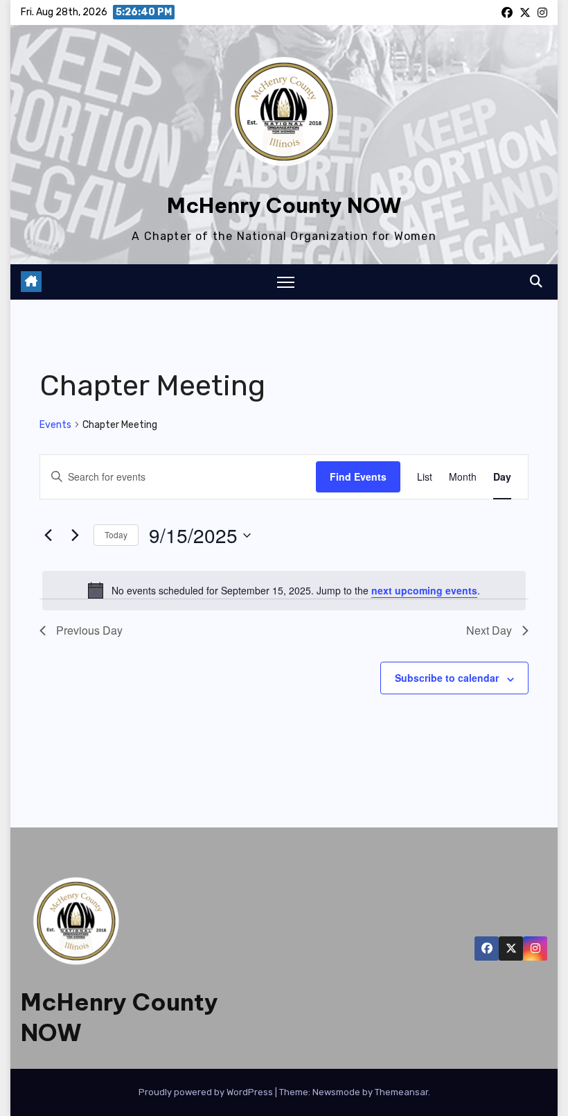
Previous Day (89, 630)
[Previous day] (47, 535)
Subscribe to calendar (447, 678)
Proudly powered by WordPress (207, 1092)
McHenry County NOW (284, 205)
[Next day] (74, 535)
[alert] (284, 590)
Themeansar (401, 1092)
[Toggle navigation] (286, 282)
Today (116, 534)
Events (55, 425)
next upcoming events (424, 590)
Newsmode (336, 1092)
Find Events (358, 476)
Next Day (489, 630)
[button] (536, 281)
